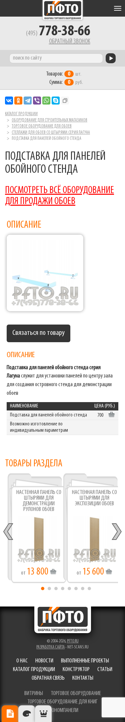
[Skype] (56, 101)
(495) (58, 33)
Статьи (104, 670)
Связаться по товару (38, 333)
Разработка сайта (50, 647)
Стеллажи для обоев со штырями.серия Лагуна (51, 132)
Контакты (82, 678)
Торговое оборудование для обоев (42, 126)
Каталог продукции (21, 114)
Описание (10, 713)
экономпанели (62, 711)
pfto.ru (73, 641)
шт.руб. (64, 78)
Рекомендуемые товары (43, 713)
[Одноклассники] (18, 101)
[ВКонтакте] (9, 101)
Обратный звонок (69, 41)
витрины (33, 694)
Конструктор (76, 670)
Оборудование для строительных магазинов (49, 120)
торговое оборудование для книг (62, 702)
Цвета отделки (26, 713)
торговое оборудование (76, 694)
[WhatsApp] (46, 101)
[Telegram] (28, 101)
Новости (44, 661)
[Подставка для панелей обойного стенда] (45, 273)
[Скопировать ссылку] (65, 101)
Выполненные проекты (85, 661)
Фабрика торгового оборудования (63, 10)
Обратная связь (48, 678)
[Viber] (37, 101)
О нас (22, 661)
